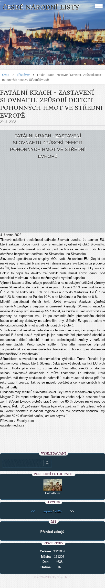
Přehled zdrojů (52, 532)
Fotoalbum (52, 493)
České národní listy (40, 7)
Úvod (5, 75)
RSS (68, 577)
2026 (58, 511)
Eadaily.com (25, 421)
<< (33, 511)
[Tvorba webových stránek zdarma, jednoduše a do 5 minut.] (62, 578)
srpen (47, 511)
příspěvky (23, 75)
